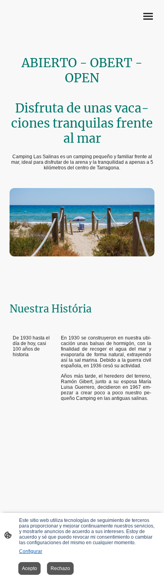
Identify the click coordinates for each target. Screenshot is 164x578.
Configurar (30, 551)
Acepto (29, 568)
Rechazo (60, 568)
